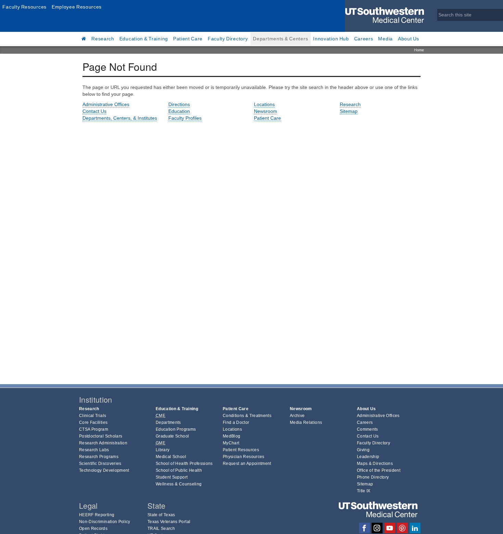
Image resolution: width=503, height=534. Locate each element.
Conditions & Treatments (247, 415)
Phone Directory (373, 477)
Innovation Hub (331, 38)
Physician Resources (244, 456)
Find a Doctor (236, 422)
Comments (367, 429)
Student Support (172, 477)
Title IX (364, 491)
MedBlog (231, 436)
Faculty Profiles (185, 118)
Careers (363, 38)
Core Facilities (93, 422)
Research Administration (103, 443)
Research (102, 38)
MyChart (231, 443)
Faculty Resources (24, 7)
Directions (179, 104)
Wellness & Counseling (179, 484)
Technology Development (104, 470)
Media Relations (306, 422)
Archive (297, 415)
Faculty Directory (228, 38)
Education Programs (176, 429)
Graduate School (172, 436)
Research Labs (94, 449)
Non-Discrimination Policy (104, 521)
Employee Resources (77, 7)
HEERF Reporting (96, 514)
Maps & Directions (375, 463)
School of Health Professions (184, 463)
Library (162, 449)
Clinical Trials (92, 415)
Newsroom (265, 111)
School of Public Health (179, 470)
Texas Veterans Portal (168, 521)
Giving (363, 449)
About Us (408, 38)
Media (385, 38)
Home (419, 50)
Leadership (368, 456)
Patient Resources (241, 449)
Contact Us (94, 111)
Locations (264, 104)
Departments (168, 422)
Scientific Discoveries (100, 463)
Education (179, 111)
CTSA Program (93, 429)
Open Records (93, 528)
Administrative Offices (105, 104)
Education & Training (143, 38)
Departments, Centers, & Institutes (119, 118)
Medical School (171, 456)
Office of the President (378, 470)
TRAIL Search (161, 528)
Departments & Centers (280, 38)
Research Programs (98, 456)
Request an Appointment (247, 463)
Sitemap (349, 111)
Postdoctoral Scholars (100, 436)
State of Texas (161, 514)
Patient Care (188, 38)
